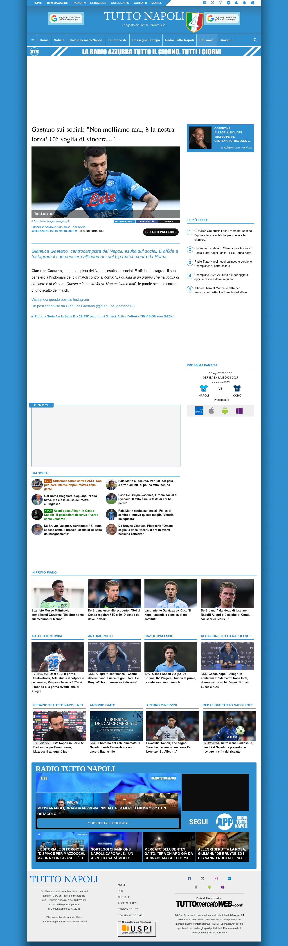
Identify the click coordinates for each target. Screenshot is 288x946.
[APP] (200, 410)
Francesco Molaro (77, 921)
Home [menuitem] (44, 40)
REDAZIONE (98, 3)
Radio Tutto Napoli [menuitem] (179, 40)
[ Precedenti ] (221, 400)
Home (38, 3)
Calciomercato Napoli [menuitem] (86, 40)
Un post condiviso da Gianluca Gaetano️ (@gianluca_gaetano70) (83, 306)
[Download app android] (244, 3)
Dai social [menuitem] (206, 40)
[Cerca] (255, 40)
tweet (168, 221)
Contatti (124, 897)
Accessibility (127, 903)
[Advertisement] (220, 450)
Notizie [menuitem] (59, 40)
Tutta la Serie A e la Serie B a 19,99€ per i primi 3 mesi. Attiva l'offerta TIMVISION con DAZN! (104, 316)
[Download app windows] (253, 3)
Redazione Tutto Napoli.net (54, 231)
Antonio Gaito (74, 917)
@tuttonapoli (93, 231)
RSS (120, 891)
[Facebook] (204, 3)
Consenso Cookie (130, 915)
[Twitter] (212, 3)
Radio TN (79, 3)
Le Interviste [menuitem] (117, 40)
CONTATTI (140, 3)
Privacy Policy (128, 909)
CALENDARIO (120, 3)
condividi (146, 221)
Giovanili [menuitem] (226, 40)
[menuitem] (32, 40)
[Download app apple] (236, 3)
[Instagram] (220, 3)
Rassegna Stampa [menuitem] (146, 40)
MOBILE (156, 3)
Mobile (122, 885)
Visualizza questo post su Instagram (60, 299)
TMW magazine (57, 3)
